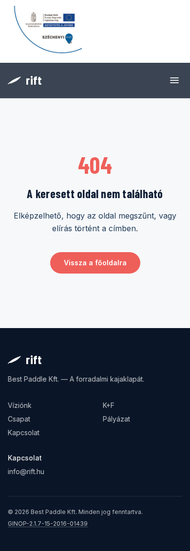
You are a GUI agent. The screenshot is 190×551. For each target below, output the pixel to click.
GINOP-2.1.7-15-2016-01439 (48, 523)
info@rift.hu (26, 471)
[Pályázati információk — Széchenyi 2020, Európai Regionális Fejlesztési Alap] (45, 31)
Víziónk (20, 405)
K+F (108, 405)
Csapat (19, 419)
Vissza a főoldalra (95, 262)
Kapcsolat (23, 432)
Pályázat (116, 419)
